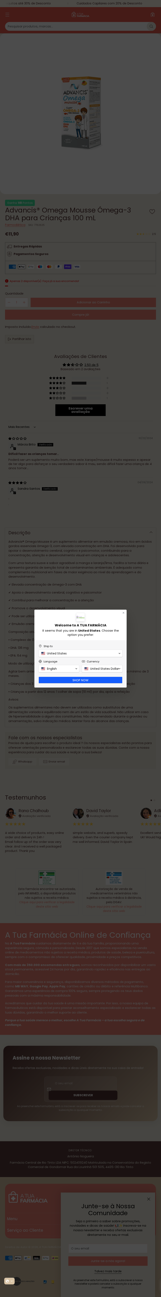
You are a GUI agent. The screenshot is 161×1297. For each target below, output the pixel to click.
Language (50, 661)
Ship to (48, 646)
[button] (9, 1281)
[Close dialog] (123, 613)
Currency (93, 661)
